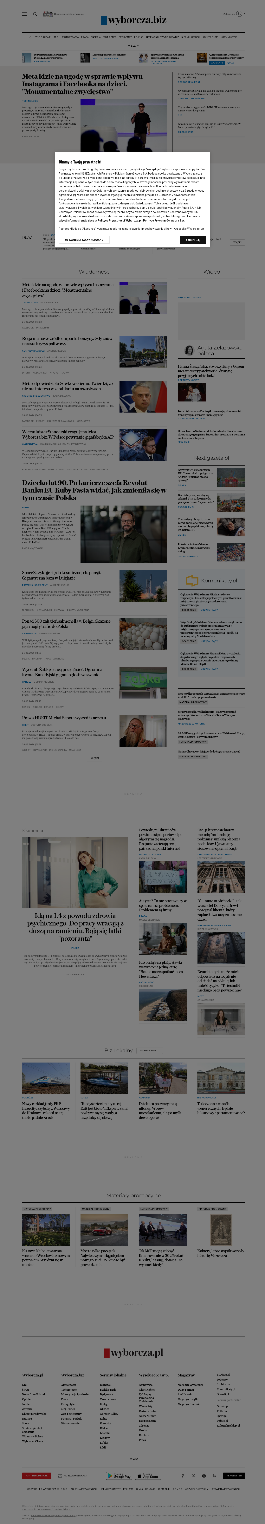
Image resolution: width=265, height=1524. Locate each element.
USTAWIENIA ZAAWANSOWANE (84, 239)
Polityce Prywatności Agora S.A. (164, 220)
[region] (132, 199)
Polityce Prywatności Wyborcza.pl (119, 220)
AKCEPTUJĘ (193, 240)
